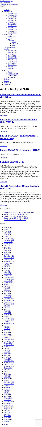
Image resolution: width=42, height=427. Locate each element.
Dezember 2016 (9, 361)
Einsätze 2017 (12, 27)
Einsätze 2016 (12, 29)
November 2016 (9, 362)
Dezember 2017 (9, 339)
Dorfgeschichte (12, 75)
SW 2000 (15, 43)
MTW (14, 45)
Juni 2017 (7, 350)
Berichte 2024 (12, 50)
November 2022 (9, 240)
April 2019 (7, 311)
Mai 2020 (7, 290)
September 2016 (9, 366)
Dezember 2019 (9, 298)
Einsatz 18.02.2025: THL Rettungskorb (16, 214)
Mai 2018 (7, 330)
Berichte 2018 (12, 61)
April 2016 (7, 375)
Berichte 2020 (12, 58)
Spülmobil (7, 79)
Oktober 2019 (8, 302)
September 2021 (9, 261)
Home (6, 424)
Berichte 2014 (12, 68)
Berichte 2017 (12, 63)
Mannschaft (11, 36)
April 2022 (7, 249)
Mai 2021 (7, 268)
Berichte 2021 (12, 56)
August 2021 (8, 263)
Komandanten (12, 77)
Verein (6, 70)
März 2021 (7, 272)
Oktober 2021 (8, 259)
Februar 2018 (8, 336)
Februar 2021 (8, 274)
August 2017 (8, 346)
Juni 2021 (7, 267)
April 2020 (7, 291)
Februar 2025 (8, 227)
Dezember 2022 (9, 238)
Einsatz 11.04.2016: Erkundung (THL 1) (20, 150)
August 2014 (8, 409)
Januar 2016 (7, 380)
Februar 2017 (8, 357)
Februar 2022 (8, 252)
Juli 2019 (7, 306)
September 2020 (9, 282)
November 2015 (9, 384)
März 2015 (7, 396)
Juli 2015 (7, 391)
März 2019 (7, 313)
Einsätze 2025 (12, 13)
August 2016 (8, 368)
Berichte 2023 (12, 52)
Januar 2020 (7, 297)
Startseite (6, 10)
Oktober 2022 (8, 242)
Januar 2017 (7, 359)
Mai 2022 (7, 247)
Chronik (10, 72)
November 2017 (9, 341)
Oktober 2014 (8, 405)
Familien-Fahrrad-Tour (12, 161)
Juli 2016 (7, 369)
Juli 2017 (7, 348)
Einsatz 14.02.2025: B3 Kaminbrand (15, 216)
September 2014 (9, 407)
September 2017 (9, 345)
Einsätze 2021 (12, 20)
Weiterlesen (3, 115)
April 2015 (7, 394)
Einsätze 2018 (12, 26)
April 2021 (7, 270)
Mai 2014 (7, 414)
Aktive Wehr (8, 35)
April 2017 (7, 354)
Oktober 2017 (8, 343)
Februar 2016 (8, 378)
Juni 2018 (7, 329)
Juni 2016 (7, 371)
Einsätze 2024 (12, 15)
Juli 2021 (7, 265)
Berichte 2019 (12, 59)
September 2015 (9, 387)
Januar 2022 (7, 254)
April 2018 (7, 332)
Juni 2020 (7, 288)
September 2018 (9, 323)
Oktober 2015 (8, 385)
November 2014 (9, 403)
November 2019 (9, 300)
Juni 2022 (7, 245)
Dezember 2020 (9, 277)
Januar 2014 (7, 421)
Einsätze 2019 (12, 24)
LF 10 (14, 42)
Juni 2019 (7, 307)
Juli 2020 (7, 286)
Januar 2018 (7, 338)
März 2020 (7, 293)
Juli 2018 (7, 327)
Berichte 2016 (12, 65)
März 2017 (7, 355)
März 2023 (7, 233)
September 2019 (9, 304)
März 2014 (7, 417)
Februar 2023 (8, 235)
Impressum (7, 82)
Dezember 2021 (9, 256)
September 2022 (9, 243)
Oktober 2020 (8, 281)
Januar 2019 (7, 316)
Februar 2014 (8, 419)
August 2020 (8, 284)
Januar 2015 (7, 400)
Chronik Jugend (13, 74)
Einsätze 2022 (12, 19)
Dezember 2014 (9, 401)
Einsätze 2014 (12, 33)
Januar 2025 (7, 229)
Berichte (6, 49)
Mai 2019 (7, 309)
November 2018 (9, 320)
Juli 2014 (7, 410)
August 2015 (8, 389)
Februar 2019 (8, 314)
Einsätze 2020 (12, 22)
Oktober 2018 (8, 322)
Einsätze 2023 (12, 17)
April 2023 (7, 231)
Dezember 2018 (9, 318)
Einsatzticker (8, 11)
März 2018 (7, 334)
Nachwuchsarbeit (9, 47)
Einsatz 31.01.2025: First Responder (15, 220)
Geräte (10, 38)
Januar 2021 (7, 275)
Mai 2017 (7, 352)
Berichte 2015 (12, 66)
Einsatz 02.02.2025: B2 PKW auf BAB (16, 218)
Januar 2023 (7, 236)
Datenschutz (8, 84)
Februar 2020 (8, 295)
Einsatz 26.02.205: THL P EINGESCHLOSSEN (19, 213)
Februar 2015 (8, 398)
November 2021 (9, 258)
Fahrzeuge (11, 40)
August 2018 (8, 325)
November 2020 (9, 279)
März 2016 (7, 377)
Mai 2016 (7, 373)
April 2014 (7, 416)
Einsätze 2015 (12, 31)
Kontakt (6, 81)
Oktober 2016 (8, 364)
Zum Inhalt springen (6, 1)
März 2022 (7, 251)
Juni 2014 (7, 412)
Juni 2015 (7, 393)
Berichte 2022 (12, 54)
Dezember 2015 (9, 382)
